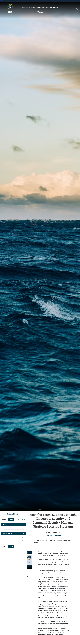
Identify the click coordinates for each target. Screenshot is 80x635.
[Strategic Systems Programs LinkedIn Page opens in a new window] (11, 12)
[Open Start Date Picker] (23, 537)
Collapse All (22, 519)
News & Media (40, 9)
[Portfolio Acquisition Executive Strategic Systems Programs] (10, 7)
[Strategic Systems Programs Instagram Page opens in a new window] (9, 12)
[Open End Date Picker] (23, 540)
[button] (25, 1)
